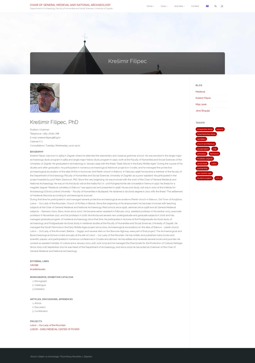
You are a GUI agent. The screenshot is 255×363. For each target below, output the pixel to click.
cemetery (201, 139)
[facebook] (222, 6)
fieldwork (214, 154)
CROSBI (34, 265)
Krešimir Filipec (203, 98)
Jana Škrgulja (203, 110)
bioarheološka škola (206, 134)
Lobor (214, 163)
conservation (203, 149)
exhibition (201, 154)
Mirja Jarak (201, 104)
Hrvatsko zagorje (204, 158)
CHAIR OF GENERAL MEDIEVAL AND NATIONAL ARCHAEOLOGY (70, 4)
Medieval (200, 91)
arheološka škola (204, 129)
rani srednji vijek (204, 173)
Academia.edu (37, 269)
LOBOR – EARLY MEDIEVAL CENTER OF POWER (54, 329)
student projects (204, 178)
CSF (215, 149)
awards (220, 129)
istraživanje (202, 163)
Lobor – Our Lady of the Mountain (48, 325)
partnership (202, 168)
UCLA (218, 178)
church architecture (206, 144)
